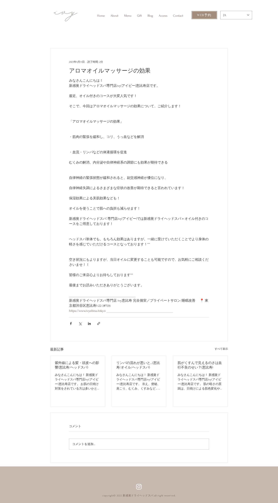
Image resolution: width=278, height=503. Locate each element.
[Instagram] (139, 486)
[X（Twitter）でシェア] (80, 323)
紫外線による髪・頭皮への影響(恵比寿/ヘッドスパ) (77, 365)
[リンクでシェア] (98, 323)
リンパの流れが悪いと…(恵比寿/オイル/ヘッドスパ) (138, 365)
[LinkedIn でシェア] (89, 323)
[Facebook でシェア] (71, 323)
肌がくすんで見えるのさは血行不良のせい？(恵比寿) (200, 365)
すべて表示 (221, 348)
